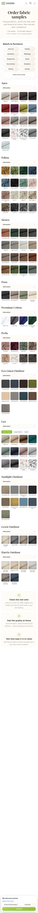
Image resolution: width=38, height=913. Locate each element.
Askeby (27, 49)
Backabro (10, 54)
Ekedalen (27, 64)
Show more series (19, 75)
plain (26, 432)
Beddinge (27, 54)
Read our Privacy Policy (8, 901)
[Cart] (30, 3)
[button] (5, 98)
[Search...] (26, 3)
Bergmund (11, 59)
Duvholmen (11, 64)
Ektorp (10, 69)
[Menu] (35, 3)
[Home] (8, 3)
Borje (27, 59)
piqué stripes (7, 432)
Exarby (27, 69)
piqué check (17, 432)
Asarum (11, 49)
